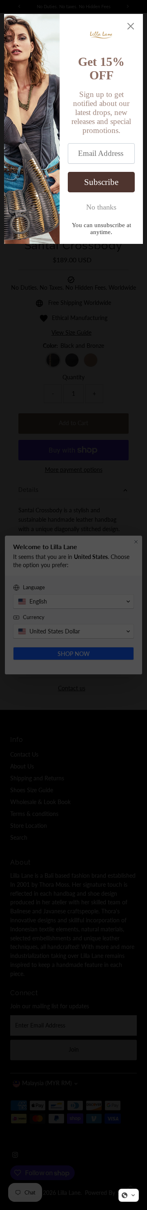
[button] (128, 1195)
